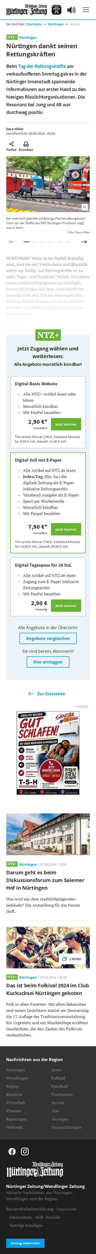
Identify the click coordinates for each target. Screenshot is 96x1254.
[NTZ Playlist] (71, 9)
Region (12, 1086)
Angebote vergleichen (48, 638)
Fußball (58, 1078)
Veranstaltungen (66, 1127)
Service (57, 1102)
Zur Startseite (51, 694)
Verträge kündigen (26, 1225)
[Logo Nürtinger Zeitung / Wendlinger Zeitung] (26, 9)
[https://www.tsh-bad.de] (48, 752)
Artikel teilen (11, 144)
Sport (56, 1070)
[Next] (84, 241)
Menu (86, 10)
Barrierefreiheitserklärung (29, 1209)
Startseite (33, 24)
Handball (59, 1086)
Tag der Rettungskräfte (42, 66)
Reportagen (16, 1119)
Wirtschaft (15, 1102)
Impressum (66, 1209)
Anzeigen (60, 1119)
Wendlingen (17, 1078)
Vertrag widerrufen (25, 1243)
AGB (39, 1217)
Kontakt (53, 1217)
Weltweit (14, 1127)
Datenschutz (20, 1217)
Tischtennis (62, 1094)
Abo (55, 1111)
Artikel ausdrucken (26, 144)
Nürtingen (56, 24)
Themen (13, 1111)
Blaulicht (14, 1094)
